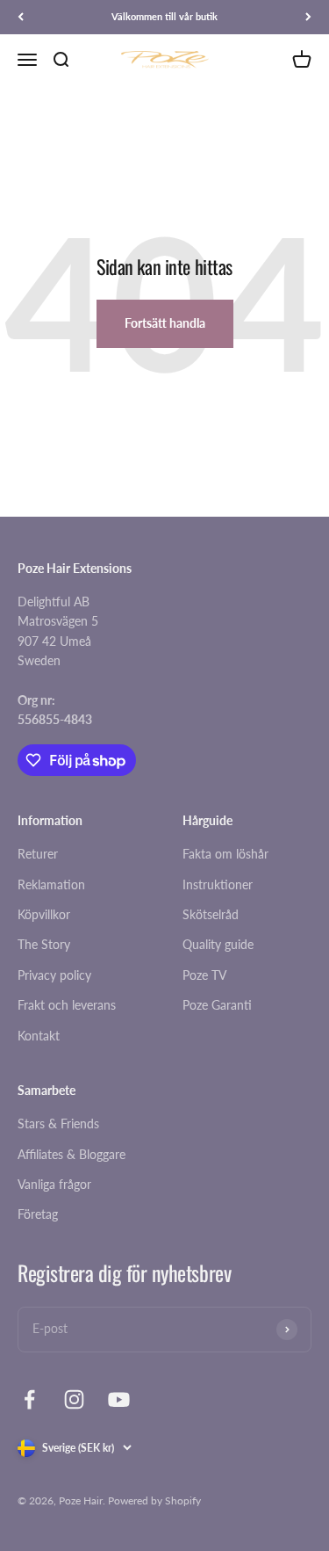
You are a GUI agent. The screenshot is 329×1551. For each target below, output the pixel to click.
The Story (44, 944)
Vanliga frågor (54, 1184)
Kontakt (39, 1035)
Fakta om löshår (225, 853)
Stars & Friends (58, 1123)
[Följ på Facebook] (29, 1399)
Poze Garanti (217, 1004)
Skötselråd (210, 914)
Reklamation (51, 884)
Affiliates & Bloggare (71, 1154)
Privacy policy (54, 975)
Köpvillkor (44, 914)
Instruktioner (217, 884)
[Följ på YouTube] (119, 1399)
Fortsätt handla (165, 322)
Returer (38, 853)
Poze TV (204, 975)
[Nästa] (308, 17)
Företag (38, 1214)
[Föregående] (21, 17)
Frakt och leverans (67, 1004)
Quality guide (218, 944)
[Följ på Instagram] (74, 1399)
